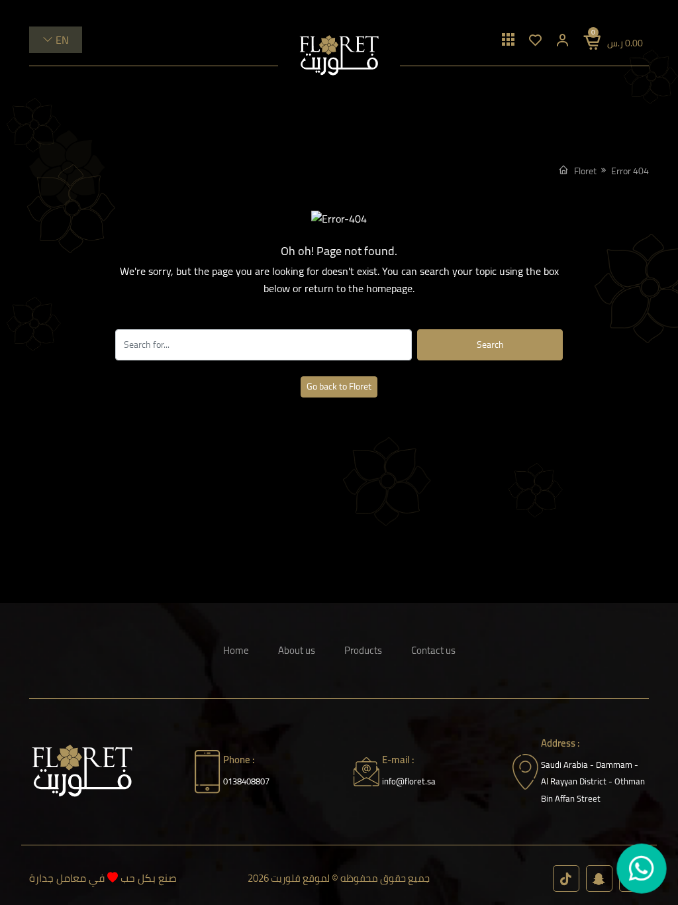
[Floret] (339, 55)
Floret (585, 171)
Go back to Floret (339, 386)
